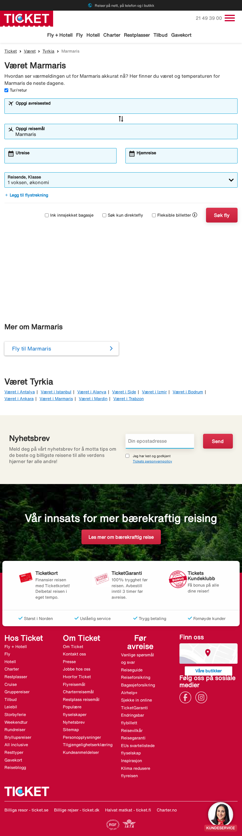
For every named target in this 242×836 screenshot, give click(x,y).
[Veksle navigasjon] (230, 18)
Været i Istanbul (56, 392)
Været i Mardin (93, 399)
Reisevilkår (132, 730)
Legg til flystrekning (26, 195)
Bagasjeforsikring (138, 685)
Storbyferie (15, 714)
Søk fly (222, 215)
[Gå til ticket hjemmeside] (26, 18)
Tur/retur (18, 90)
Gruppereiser (17, 692)
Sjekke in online (136, 700)
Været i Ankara (19, 399)
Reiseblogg (15, 767)
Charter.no (167, 810)
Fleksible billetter (174, 215)
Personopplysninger (82, 737)
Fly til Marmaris (31, 348)
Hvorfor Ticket (77, 677)
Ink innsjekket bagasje (72, 215)
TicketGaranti (134, 708)
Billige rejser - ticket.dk (76, 810)
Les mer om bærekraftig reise (121, 537)
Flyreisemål (74, 684)
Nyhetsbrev (74, 722)
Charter (111, 35)
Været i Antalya (19, 392)
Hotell (93, 35)
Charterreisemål (78, 692)
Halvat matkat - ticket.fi (128, 810)
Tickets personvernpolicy (152, 461)
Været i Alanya (91, 392)
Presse (69, 662)
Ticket (10, 51)
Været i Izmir (154, 392)
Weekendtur (15, 722)
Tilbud (160, 35)
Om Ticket (73, 647)
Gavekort (181, 35)
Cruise (10, 684)
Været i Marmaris (56, 399)
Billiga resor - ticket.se (26, 810)
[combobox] (124, 108)
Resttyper (13, 752)
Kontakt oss (74, 654)
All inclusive (16, 745)
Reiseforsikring (135, 677)
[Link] (186, 696)
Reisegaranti (133, 738)
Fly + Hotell (60, 35)
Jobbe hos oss (76, 669)
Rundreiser (14, 730)
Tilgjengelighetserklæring (87, 745)
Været (30, 51)
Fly (79, 35)
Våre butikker (208, 670)
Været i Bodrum (188, 392)
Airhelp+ (129, 693)
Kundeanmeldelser (81, 752)
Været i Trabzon (128, 399)
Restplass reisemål (81, 699)
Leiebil (10, 707)
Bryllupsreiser (17, 737)
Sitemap (71, 730)
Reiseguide (132, 670)
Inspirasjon (131, 761)
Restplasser (137, 35)
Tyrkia (48, 51)
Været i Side (124, 392)
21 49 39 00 (209, 18)
